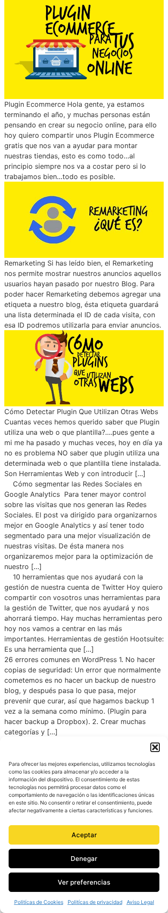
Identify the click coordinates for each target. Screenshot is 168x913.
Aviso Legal (140, 902)
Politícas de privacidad (95, 902)
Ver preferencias (84, 882)
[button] (155, 747)
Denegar (84, 858)
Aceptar (84, 835)
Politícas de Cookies (38, 902)
